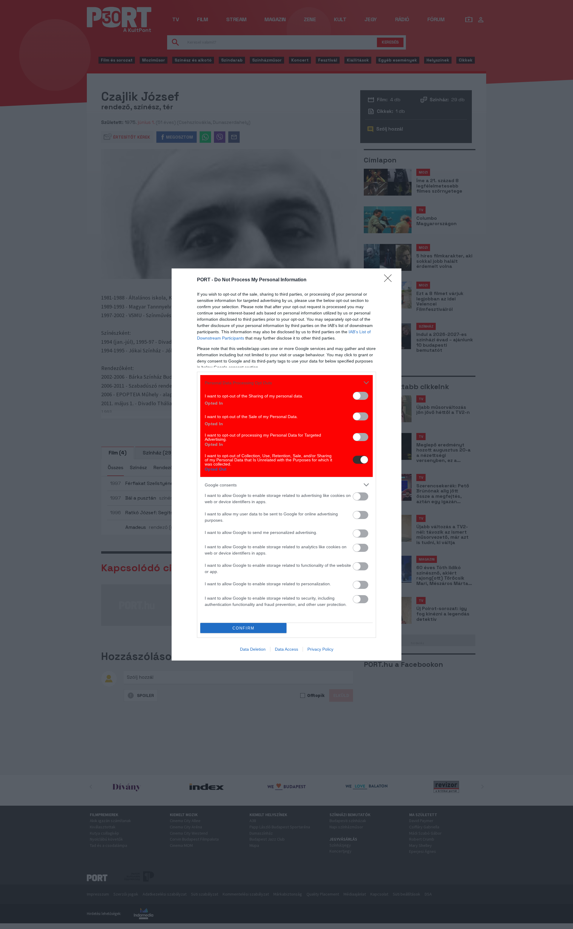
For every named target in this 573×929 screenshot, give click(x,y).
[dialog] (286, 464)
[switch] (360, 396)
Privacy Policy (320, 649)
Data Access (286, 649)
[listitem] (286, 383)
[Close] (389, 280)
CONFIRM (243, 628)
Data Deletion (253, 649)
